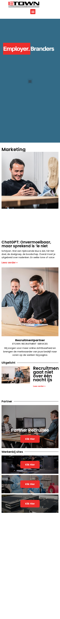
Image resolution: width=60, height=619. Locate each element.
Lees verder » (10, 262)
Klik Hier (30, 439)
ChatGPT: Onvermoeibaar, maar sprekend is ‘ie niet (26, 244)
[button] (32, 11)
